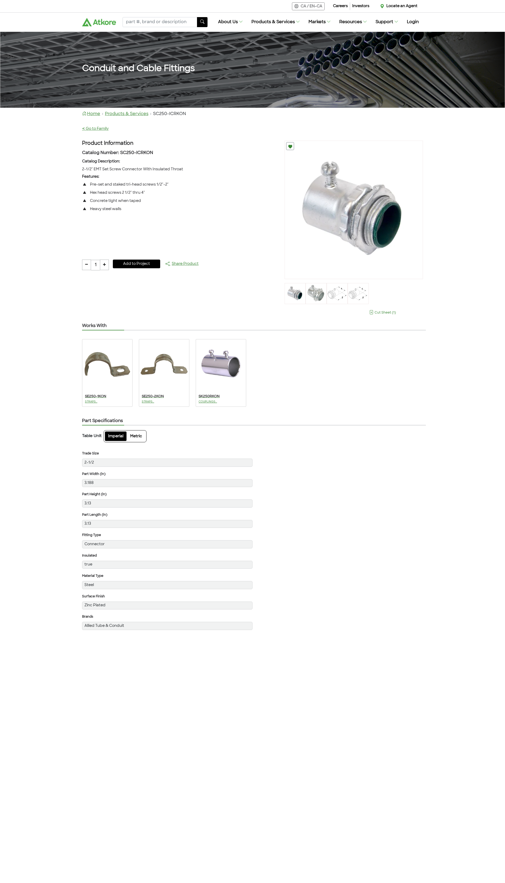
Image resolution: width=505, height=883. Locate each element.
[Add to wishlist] (290, 146)
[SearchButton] (202, 22)
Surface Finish (93, 596)
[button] (230, 22)
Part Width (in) (93, 474)
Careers (340, 6)
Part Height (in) (94, 494)
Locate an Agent (401, 6)
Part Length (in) (94, 515)
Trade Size (90, 453)
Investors (360, 6)
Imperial (115, 436)
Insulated (89, 555)
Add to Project (136, 264)
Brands (87, 616)
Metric (136, 436)
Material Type (92, 576)
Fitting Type (91, 535)
